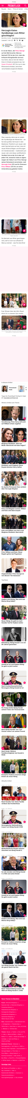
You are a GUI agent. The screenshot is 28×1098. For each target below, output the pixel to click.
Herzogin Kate (6, 164)
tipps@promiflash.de (11, 398)
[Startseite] (14, 6)
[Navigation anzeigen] (2, 5)
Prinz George (19, 51)
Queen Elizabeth (6, 64)
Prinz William (5, 166)
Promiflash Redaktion (19, 38)
